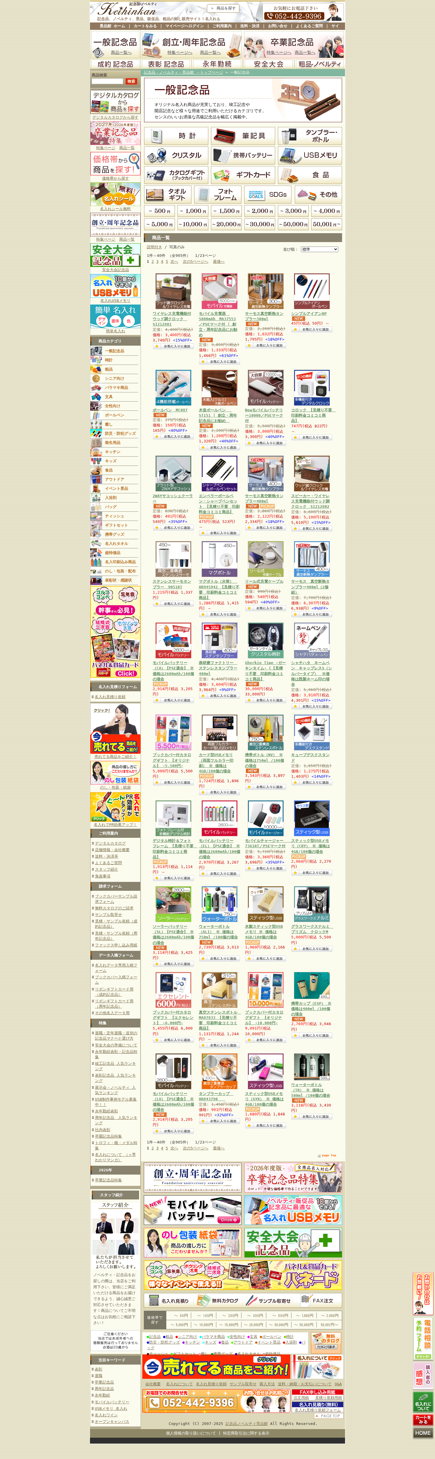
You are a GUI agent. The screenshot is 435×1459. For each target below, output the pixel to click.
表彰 (98, 1369)
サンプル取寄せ (108, 914)
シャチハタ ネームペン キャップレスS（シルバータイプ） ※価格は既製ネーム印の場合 (311, 674)
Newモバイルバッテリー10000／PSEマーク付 (264, 415)
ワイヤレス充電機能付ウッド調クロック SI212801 (172, 318)
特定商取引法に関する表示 (246, 1433)
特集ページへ (179, 52)
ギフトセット (116, 525)
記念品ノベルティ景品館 (246, 1423)
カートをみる (145, 26)
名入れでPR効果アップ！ (115, 824)
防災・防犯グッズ (120, 433)
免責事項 (102, 876)
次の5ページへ (195, 261)
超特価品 (112, 552)
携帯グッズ (114, 534)
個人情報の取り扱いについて (191, 1433)
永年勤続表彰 (106, 1111)
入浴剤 (111, 497)
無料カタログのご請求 (114, 908)
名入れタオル (116, 543)
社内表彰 (102, 1130)
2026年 (105, 1170)
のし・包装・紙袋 (115, 787)
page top (329, 1155)
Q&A (338, 1384)
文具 (109, 396)
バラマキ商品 (116, 387)
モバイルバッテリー (112, 1402)
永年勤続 (102, 1395)
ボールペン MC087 (170, 410)
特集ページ (105, 148)
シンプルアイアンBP (309, 313)
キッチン (112, 452)
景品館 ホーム (112, 26)
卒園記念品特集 (108, 1136)
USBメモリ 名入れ (111, 1408)
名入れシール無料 (115, 209)
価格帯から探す (115, 178)
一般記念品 (114, 351)
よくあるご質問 (309, 26)
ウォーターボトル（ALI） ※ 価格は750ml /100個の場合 (218, 931)
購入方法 (267, 1384)
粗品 (109, 369)
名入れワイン (106, 1415)
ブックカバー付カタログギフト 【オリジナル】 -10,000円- (264, 1017)
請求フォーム (110, 886)
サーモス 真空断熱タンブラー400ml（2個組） (310, 586)
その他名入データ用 (112, 1013)
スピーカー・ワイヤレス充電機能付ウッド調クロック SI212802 (310, 501)
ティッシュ (114, 516)
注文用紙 (301, 1397)
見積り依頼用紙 (328, 1397)
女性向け (112, 406)
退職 (98, 1375)
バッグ (111, 507)
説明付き (154, 247)
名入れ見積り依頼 (110, 697)
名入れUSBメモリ (115, 300)
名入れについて (179, 1384)
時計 (109, 360)
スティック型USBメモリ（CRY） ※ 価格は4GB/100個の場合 (310, 846)
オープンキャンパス (112, 1421)
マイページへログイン (184, 26)
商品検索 (99, 75)
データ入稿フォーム (116, 955)
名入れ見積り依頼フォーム (318, 1410)
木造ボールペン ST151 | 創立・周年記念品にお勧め (218, 415)
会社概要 (153, 1384)
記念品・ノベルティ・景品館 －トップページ (183, 72)
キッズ (111, 461)
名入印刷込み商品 (120, 562)
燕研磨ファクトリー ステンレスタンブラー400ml (218, 668)
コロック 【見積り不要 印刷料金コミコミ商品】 (313, 415)
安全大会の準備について (116, 1045)
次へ (174, 261)
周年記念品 (104, 1388)
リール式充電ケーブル (264, 581)
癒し (109, 424)
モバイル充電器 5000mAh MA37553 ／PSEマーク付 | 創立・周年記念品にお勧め (218, 324)
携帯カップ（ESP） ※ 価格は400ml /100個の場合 (311, 1008)
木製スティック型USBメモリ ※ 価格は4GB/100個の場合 (264, 931)
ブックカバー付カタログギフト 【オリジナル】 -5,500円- (172, 760)
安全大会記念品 (115, 270)
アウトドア (114, 479)
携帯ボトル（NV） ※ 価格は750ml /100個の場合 (264, 760)
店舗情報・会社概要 (112, 850)
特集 (103, 1023)
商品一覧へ (121, 52)
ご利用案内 (222, 26)
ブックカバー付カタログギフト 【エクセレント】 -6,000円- (173, 1017)
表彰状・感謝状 (118, 580)
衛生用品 (112, 442)
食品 (109, 470)
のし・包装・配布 (120, 571)
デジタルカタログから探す (115, 117)
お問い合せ (277, 26)
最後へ (219, 261)
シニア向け (114, 378)
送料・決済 (250, 26)
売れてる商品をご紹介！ (115, 756)
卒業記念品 (104, 1382)
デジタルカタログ (110, 843)
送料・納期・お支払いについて (305, 1384)
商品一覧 (127, 148)
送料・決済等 (106, 856)
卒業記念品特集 (108, 1180)
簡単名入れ (115, 331)
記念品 (155, 1336)
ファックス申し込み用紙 (116, 945)
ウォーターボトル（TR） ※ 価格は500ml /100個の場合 (310, 1090)
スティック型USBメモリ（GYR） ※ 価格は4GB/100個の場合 (264, 1099)
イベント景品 (116, 488)
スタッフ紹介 (106, 869)
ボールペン (114, 415)
